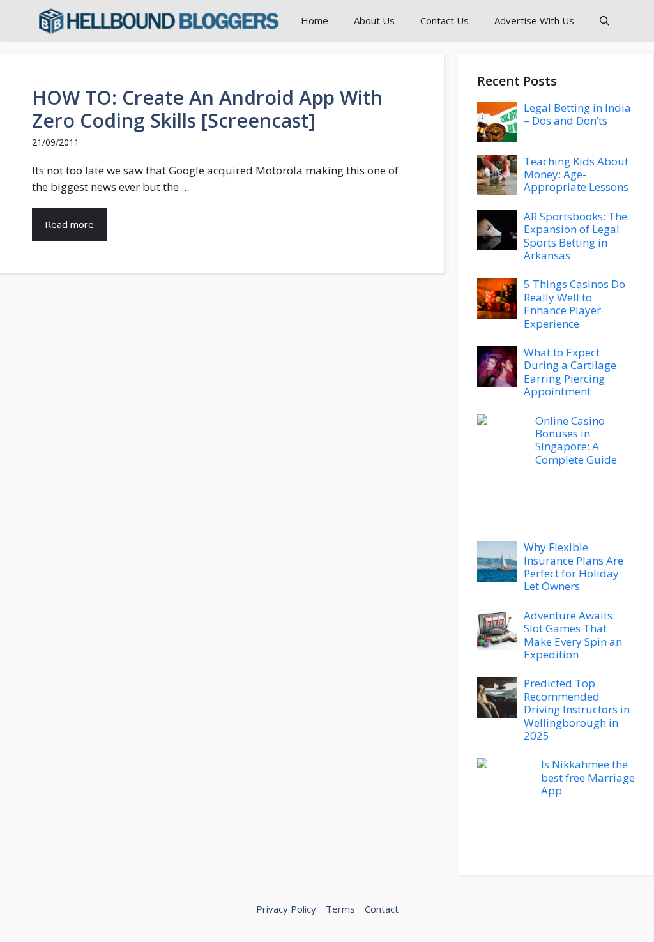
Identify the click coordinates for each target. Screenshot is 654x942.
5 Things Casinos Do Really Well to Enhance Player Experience (574, 303)
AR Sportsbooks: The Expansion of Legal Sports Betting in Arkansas (575, 235)
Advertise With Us (534, 20)
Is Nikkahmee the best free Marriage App (588, 777)
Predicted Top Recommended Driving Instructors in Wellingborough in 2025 (577, 709)
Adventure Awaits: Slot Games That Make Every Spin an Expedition (573, 635)
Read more (69, 224)
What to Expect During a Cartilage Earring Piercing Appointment (570, 372)
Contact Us (444, 20)
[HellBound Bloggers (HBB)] (158, 21)
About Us (374, 20)
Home (314, 20)
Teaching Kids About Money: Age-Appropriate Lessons (576, 174)
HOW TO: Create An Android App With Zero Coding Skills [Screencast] (207, 108)
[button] (604, 21)
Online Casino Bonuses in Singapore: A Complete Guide (576, 440)
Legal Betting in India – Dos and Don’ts (577, 114)
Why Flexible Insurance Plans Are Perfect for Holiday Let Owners (573, 566)
